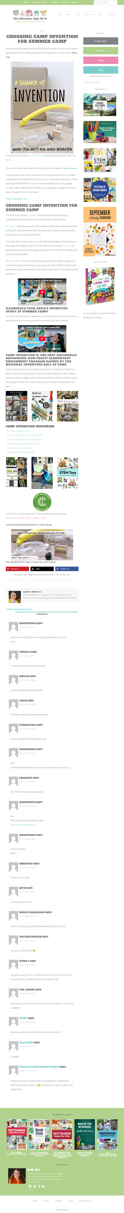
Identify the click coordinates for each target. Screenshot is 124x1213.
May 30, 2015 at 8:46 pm (27, 993)
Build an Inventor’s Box (20, 431)
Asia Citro (26, 1042)
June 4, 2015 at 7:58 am (27, 838)
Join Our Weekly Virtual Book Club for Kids (39, 1154)
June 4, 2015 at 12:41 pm (27, 806)
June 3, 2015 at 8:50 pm (27, 940)
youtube (41, 518)
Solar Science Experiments (21, 448)
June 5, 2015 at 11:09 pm (27, 627)
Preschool (100, 50)
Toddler (100, 60)
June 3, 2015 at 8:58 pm (27, 891)
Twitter (21, 518)
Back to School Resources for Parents (85, 1154)
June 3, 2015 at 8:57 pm (27, 916)
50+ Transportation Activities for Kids (107, 1154)
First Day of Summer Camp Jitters (25, 443)
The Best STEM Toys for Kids (22, 452)
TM (19, 260)
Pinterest (29, 518)
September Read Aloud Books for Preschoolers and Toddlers (62, 1155)
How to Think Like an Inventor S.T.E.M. (26, 439)
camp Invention (43, 574)
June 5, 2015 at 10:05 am (27, 680)
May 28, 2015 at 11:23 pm (27, 1046)
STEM (57, 574)
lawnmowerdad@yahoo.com (24, 824)
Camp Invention (35, 155)
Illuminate (11, 226)
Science (25, 574)
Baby (100, 70)
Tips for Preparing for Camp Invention (26, 435)
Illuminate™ (31, 215)
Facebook (13, 518)
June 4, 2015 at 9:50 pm (27, 728)
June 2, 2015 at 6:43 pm (27, 964)
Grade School (101, 41)
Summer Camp (65, 574)
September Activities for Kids (17, 1153)
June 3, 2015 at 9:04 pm (27, 867)
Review (51, 574)
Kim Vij (60, 1174)
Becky (23, 1018)
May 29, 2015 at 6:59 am (27, 1022)
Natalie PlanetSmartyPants (39, 1066)
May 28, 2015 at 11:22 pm (27, 1070)
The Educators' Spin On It (30, 16)
